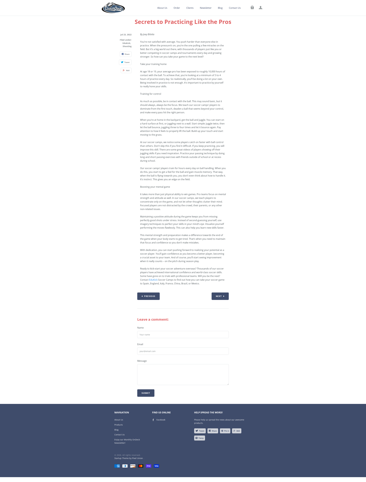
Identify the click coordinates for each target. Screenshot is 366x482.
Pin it (226, 431)
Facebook (160, 419)
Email (140, 344)
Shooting (127, 46)
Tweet (201, 431)
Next (219, 296)
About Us (162, 7)
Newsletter (206, 7)
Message (142, 360)
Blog (220, 7)
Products (118, 424)
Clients (190, 7)
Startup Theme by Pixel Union (128, 458)
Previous (149, 296)
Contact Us (235, 7)
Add (238, 431)
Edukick (126, 43)
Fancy (201, 438)
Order (177, 7)
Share (214, 431)
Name (140, 327)
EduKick (153, 279)
